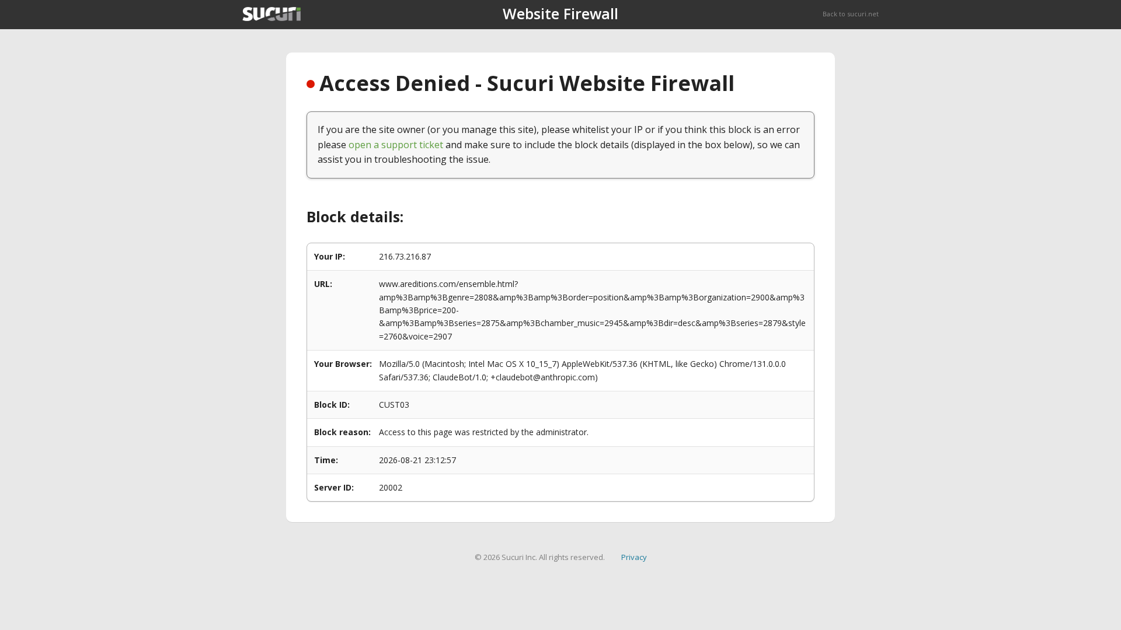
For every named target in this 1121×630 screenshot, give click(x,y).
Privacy (634, 557)
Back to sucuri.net (851, 13)
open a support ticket (396, 144)
